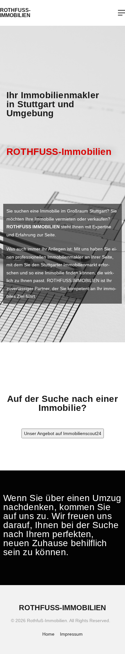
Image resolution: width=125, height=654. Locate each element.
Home (48, 634)
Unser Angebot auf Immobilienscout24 (62, 433)
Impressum (71, 634)
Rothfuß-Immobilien (15, 12)
